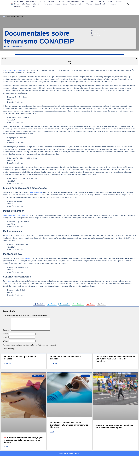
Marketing (17, 6)
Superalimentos (100, 4)
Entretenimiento (73, 1)
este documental (36, 192)
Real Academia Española (14, 70)
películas (27, 258)
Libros (81, 4)
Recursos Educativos (22, 4)
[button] (128, 4)
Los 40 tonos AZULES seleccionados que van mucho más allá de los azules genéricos (115, 358)
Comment (7, 330)
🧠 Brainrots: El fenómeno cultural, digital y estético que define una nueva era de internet (23, 440)
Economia (60, 1)
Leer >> (7, 363)
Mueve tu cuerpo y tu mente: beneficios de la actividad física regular (114, 426)
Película (8, 281)
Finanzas (112, 4)
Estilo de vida (18, 1)
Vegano (73, 4)
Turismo (110, 1)
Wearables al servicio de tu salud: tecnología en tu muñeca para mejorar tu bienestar (69, 424)
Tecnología (100, 1)
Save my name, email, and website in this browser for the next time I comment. (30, 345)
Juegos (57, 4)
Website (5, 341)
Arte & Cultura (31, 1)
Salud (84, 1)
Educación (36, 4)
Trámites (119, 1)
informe (8, 235)
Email (5, 337)
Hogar (35, 6)
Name (5, 333)
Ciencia (42, 1)
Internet (27, 6)
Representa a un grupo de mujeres (15, 215)
